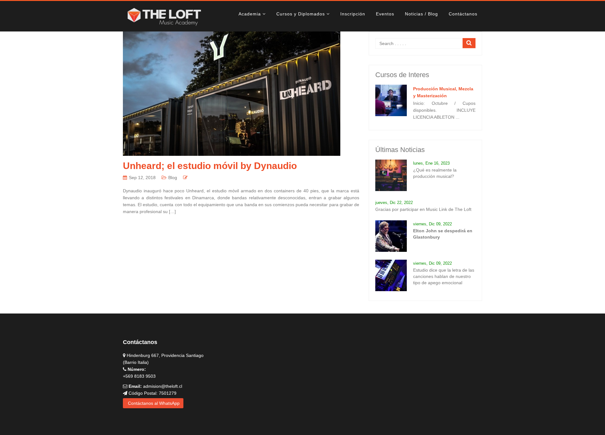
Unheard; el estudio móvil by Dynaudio (210, 166)
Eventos (385, 13)
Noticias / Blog (421, 13)
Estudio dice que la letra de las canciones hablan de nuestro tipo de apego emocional (443, 276)
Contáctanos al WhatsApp (153, 403)
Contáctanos (463, 13)
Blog (172, 177)
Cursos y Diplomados (300, 13)
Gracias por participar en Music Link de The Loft (423, 209)
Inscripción (352, 13)
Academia (250, 13)
